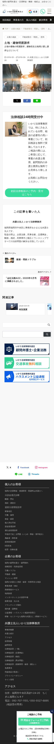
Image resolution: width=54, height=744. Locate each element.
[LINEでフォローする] (18, 474)
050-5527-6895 (35, 739)
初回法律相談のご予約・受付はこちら (27, 192)
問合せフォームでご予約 (36, 721)
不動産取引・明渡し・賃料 (33, 37)
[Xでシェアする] (17, 100)
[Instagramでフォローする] (41, 467)
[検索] (47, 334)
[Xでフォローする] (8, 467)
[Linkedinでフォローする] (33, 474)
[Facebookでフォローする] (23, 467)
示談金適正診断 (12, 495)
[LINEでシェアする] (37, 100)
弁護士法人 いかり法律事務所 (27, 221)
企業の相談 (11, 37)
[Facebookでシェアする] (27, 100)
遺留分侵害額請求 (13, 507)
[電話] (43, 11)
